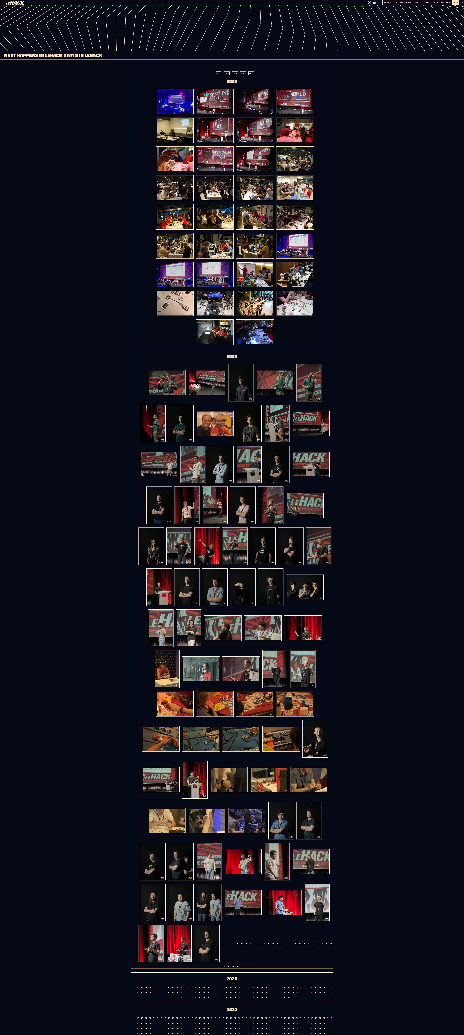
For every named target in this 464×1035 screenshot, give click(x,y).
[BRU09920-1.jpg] (175, 217)
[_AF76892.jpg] (283, 943)
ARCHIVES (446, 2)
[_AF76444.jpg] (241, 669)
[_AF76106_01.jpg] (151, 546)
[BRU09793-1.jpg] (215, 101)
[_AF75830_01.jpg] (249, 423)
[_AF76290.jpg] (161, 628)
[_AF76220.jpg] (318, 546)
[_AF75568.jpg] (153, 423)
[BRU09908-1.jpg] (215, 188)
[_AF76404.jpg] (303, 628)
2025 (227, 73)
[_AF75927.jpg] (159, 464)
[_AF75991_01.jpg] (159, 505)
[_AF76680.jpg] (181, 861)
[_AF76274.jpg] (305, 587)
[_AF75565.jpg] (309, 382)
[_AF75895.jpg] (311, 423)
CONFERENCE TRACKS (411, 2)
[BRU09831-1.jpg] (295, 101)
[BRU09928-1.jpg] (215, 217)
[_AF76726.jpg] (277, 861)
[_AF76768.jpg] (208, 902)
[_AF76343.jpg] (188, 628)
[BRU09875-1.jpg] (295, 130)
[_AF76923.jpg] (317, 943)
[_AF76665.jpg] (247, 820)
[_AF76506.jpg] (161, 739)
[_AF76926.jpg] (151, 984)
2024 (235, 73)
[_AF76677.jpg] (309, 820)
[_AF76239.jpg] (187, 587)
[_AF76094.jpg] (305, 505)
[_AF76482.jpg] (303, 669)
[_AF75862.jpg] (277, 423)
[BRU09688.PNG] (295, 274)
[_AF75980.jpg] (311, 464)
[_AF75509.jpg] (241, 382)
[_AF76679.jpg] (153, 861)
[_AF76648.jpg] (229, 779)
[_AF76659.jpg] (207, 820)
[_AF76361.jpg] (223, 628)
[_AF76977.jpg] (291, 984)
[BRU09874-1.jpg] (255, 130)
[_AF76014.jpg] (187, 505)
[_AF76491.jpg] (215, 704)
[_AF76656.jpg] (309, 779)
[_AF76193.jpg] (235, 546)
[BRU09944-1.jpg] (255, 246)
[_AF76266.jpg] (243, 587)
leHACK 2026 (431, 2)
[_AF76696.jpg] (208, 861)
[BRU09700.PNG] (215, 303)
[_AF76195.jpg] (291, 546)
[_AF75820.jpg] (215, 423)
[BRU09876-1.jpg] (175, 159)
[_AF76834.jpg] (153, 943)
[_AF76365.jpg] (263, 628)
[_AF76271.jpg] (270, 587)
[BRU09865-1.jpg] (215, 130)
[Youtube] (374, 2)
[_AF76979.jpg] (318, 984)
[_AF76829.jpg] (317, 902)
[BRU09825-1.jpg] (255, 101)
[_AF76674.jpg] (281, 820)
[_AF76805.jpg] (283, 902)
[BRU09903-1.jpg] (295, 159)
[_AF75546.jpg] (275, 382)
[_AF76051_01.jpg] (243, 505)
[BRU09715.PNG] (255, 303)
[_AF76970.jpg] (263, 984)
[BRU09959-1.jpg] (215, 274)
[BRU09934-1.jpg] (175, 246)
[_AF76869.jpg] (208, 943)
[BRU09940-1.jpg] (215, 246)
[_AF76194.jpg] (263, 546)
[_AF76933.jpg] (179, 984)
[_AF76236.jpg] (159, 587)
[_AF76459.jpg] (275, 669)
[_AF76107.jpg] (179, 546)
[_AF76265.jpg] (215, 587)
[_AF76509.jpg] (241, 739)
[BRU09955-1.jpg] (175, 274)
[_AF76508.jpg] (201, 739)
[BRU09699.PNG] (175, 303)
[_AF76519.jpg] (315, 739)
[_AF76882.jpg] (243, 943)
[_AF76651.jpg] (269, 779)
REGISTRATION (390, 2)
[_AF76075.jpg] (270, 505)
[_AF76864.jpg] (181, 943)
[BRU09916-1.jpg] (295, 188)
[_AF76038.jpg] (215, 505)
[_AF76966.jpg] (235, 984)
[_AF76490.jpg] (175, 704)
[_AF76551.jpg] (195, 780)
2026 (218, 73)
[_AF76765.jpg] (153, 902)
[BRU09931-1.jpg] (255, 217)
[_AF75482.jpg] (167, 382)
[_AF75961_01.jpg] (277, 464)
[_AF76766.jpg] (181, 902)
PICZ (456, 2)
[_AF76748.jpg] (311, 861)
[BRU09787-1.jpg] (175, 101)
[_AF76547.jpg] (161, 779)
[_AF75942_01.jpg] (221, 464)
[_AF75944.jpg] (249, 464)
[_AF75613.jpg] (181, 423)
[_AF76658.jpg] (167, 820)
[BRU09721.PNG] (295, 303)
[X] (369, 2)
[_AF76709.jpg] (243, 861)
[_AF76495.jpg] (295, 704)
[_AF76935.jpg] (207, 984)
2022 (251, 73)
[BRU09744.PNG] (255, 332)
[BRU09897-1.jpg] (255, 159)
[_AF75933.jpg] (193, 464)
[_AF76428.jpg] (167, 669)
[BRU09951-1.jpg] (295, 246)
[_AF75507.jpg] (207, 382)
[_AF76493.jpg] (255, 704)
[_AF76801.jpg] (243, 902)
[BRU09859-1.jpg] (175, 130)
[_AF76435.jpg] (201, 669)
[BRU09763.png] (255, 274)
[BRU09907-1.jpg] (175, 188)
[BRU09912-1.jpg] (255, 188)
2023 (243, 73)
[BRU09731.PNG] (215, 332)
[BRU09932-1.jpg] (295, 217)
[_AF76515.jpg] (281, 739)
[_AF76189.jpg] (207, 546)
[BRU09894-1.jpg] (215, 159)
